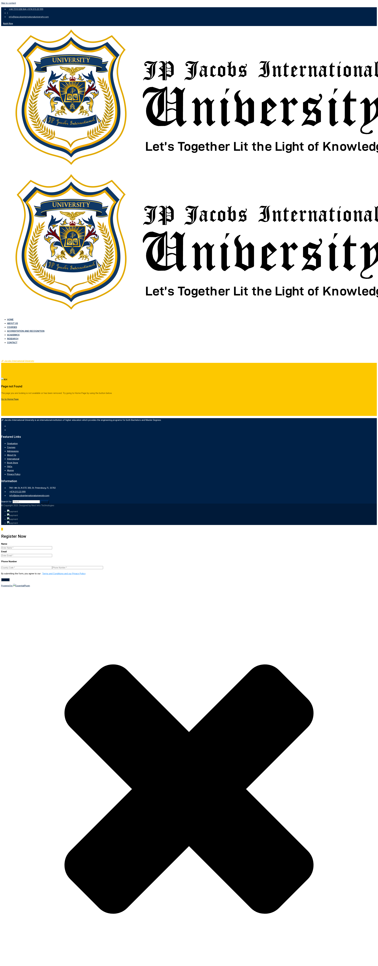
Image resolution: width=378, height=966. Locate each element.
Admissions (13, 451)
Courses (12, 327)
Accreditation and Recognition (25, 331)
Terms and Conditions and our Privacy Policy (63, 573)
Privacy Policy (13, 474)
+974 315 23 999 (17, 491)
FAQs (9, 466)
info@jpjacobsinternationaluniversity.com (29, 17)
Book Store (12, 462)
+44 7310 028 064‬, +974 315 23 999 (26, 9)
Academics (13, 335)
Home (10, 319)
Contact (12, 342)
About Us (12, 323)
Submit (5, 580)
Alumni (10, 470)
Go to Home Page (10, 399)
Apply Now (8, 23)
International (13, 459)
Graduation (12, 443)
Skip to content (8, 3)
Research (12, 338)
